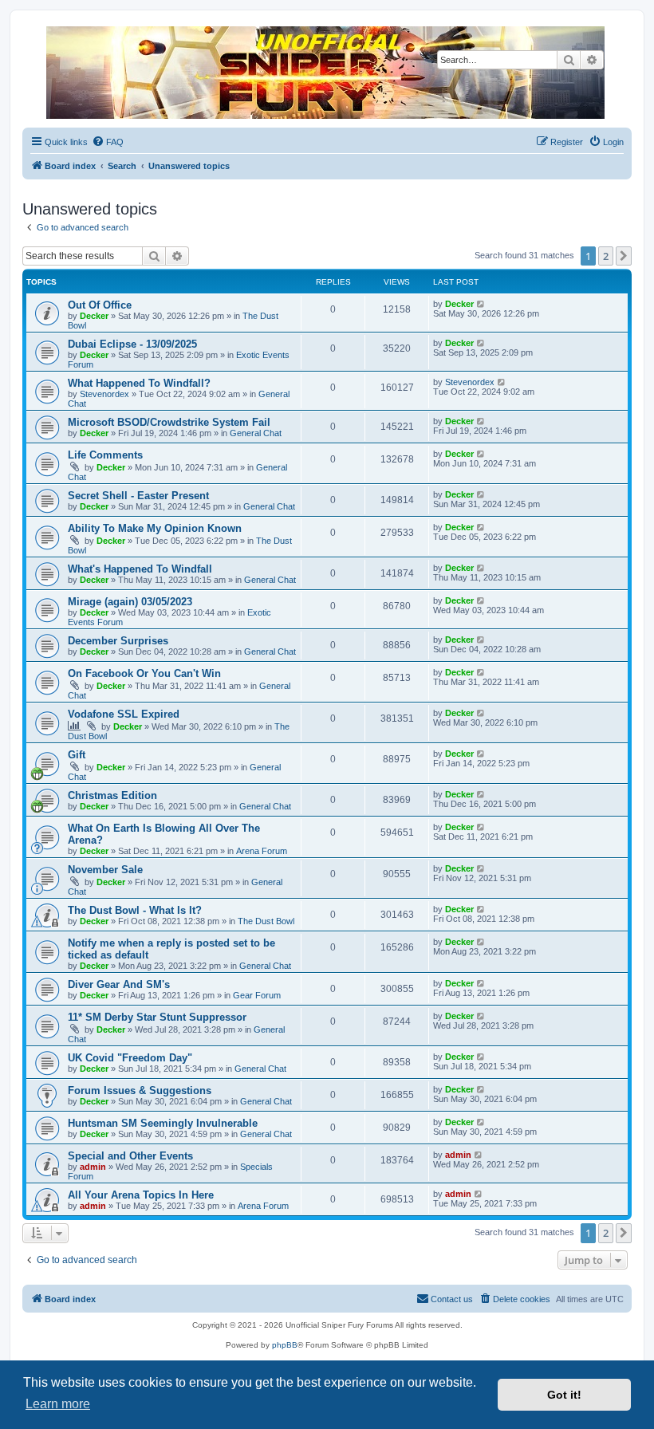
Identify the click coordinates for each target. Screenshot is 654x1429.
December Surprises (118, 641)
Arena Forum (261, 851)
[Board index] (326, 72)
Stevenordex (104, 394)
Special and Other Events (130, 1156)
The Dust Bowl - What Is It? (135, 910)
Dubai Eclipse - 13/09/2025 (132, 344)
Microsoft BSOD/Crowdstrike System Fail (169, 422)
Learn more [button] (58, 1404)
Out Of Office (100, 305)
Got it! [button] (564, 1394)
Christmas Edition (112, 795)
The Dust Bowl (266, 921)
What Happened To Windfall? (139, 383)
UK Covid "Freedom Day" (130, 1058)
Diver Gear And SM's (119, 984)
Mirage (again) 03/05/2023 (130, 602)
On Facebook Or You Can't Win (144, 673)
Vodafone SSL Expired (123, 714)
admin (93, 1166)
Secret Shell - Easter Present (138, 496)
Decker (94, 316)
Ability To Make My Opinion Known (155, 528)
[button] (624, 256)
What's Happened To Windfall (140, 569)
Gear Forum (257, 995)
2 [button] (606, 256)
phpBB (284, 1344)
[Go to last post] (481, 304)
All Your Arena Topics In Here (141, 1195)
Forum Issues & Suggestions (139, 1090)
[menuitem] (108, 142)
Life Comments (105, 455)
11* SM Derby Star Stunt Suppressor (157, 1017)
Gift (76, 755)
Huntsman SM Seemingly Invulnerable (163, 1123)
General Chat (256, 433)
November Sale (105, 870)
